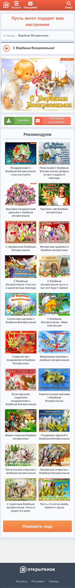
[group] (37, 48)
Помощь (54, 581)
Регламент (38, 581)
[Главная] (4, 5)
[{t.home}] (37, 569)
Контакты (22, 581)
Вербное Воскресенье (33, 35)
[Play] (6, 48)
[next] (70, 84)
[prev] (5, 84)
